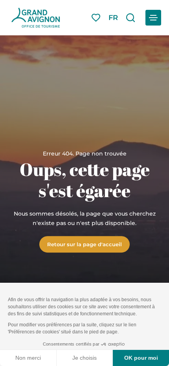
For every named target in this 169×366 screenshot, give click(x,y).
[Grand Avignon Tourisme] (35, 17)
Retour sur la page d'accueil (84, 244)
